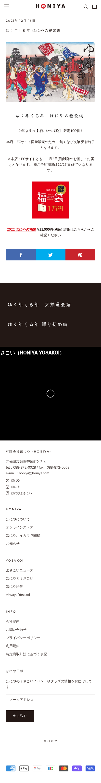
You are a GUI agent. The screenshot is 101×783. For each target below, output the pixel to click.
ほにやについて (18, 519)
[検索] (86, 6)
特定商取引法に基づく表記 (26, 654)
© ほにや (50, 741)
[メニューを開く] (6, 6)
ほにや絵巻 (14, 586)
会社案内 (13, 621)
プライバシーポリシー (23, 638)
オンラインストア (19, 527)
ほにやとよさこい (19, 578)
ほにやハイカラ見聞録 (23, 535)
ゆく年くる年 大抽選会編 (39, 304)
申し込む (20, 716)
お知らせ (13, 543)
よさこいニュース (19, 570)
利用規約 (13, 646)
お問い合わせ (16, 629)
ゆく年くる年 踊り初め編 (38, 324)
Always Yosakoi (18, 594)
